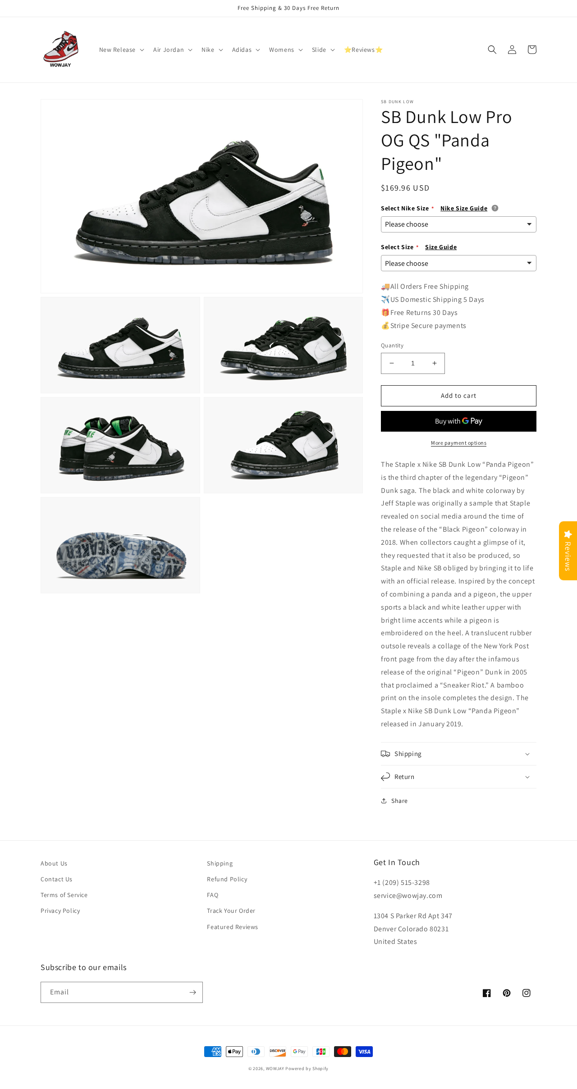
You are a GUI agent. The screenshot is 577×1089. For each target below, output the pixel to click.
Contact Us (57, 879)
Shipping (220, 863)
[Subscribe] (192, 992)
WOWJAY (275, 1068)
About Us (54, 863)
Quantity (392, 345)
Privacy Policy (60, 911)
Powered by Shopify (307, 1068)
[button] (121, 49)
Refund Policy (227, 879)
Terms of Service (64, 895)
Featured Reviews (232, 927)
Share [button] (399, 801)
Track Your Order (231, 911)
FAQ (212, 895)
